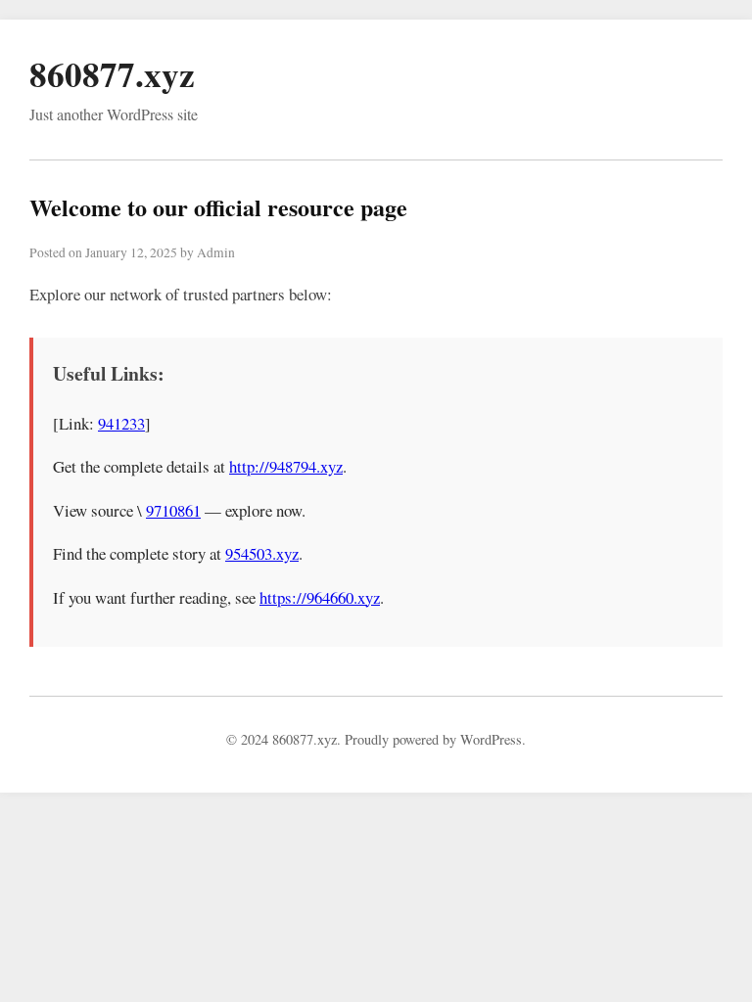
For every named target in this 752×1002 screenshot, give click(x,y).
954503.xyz (262, 553)
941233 (121, 423)
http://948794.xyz (286, 466)
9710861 (173, 510)
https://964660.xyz (319, 597)
